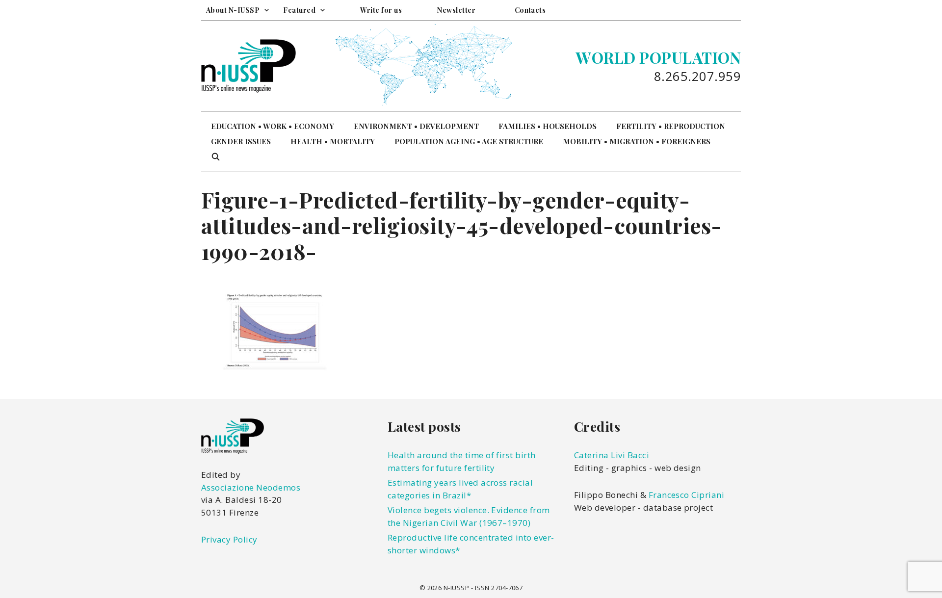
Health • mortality (332, 141)
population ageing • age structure (468, 141)
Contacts (530, 10)
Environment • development (416, 126)
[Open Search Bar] (215, 157)
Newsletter (456, 10)
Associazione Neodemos (250, 487)
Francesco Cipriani (687, 494)
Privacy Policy (229, 539)
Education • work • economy (272, 126)
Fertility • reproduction (670, 126)
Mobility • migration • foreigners (636, 141)
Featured (299, 10)
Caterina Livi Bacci (611, 455)
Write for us (381, 10)
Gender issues (241, 141)
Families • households (547, 126)
